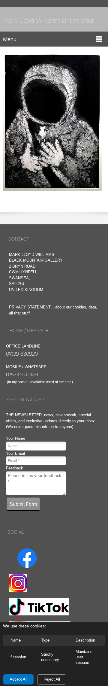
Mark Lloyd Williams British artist (48, 21)
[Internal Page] (52, 122)
